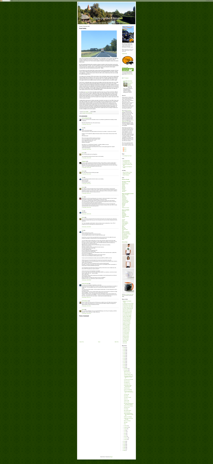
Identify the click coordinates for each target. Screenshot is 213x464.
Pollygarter (84, 161)
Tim (82, 127)
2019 (124, 358)
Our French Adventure (127, 319)
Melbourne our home (126, 323)
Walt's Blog (125, 341)
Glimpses (123, 225)
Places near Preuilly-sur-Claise (128, 193)
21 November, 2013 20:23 (86, 313)
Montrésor (124, 203)
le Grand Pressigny (125, 201)
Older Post (116, 341)
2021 (124, 355)
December (126, 368)
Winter (123, 239)
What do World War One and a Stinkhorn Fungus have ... (128, 414)
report (87, 91)
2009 (124, 445)
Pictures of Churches (125, 232)
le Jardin (123, 189)
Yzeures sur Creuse (125, 207)
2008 (124, 447)
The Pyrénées (124, 234)
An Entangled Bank (126, 327)
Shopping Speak (127, 387)
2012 (124, 441)
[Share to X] (93, 111)
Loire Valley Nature (126, 160)
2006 (124, 450)
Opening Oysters (127, 380)
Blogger (111, 456)
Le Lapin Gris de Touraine (128, 379)
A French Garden (126, 332)
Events (123, 220)
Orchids (123, 217)
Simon (125, 149)
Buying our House (125, 183)
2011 (124, 442)
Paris (123, 230)
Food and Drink (124, 221)
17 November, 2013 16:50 (86, 167)
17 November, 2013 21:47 (86, 193)
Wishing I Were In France (127, 309)
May (125, 433)
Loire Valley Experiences (127, 312)
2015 (124, 364)
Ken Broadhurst (85, 300)
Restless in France (126, 328)
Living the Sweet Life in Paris (128, 307)
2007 (124, 448)
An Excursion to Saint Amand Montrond (127, 386)
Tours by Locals (125, 67)
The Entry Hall (126, 394)
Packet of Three (125, 229)
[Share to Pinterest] (95, 111)
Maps (123, 226)
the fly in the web (85, 283)
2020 (124, 356)
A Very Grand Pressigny (127, 315)
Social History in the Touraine (128, 304)
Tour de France (124, 238)
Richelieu (123, 204)
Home (99, 341)
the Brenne (124, 196)
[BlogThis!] (92, 111)
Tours (123, 206)
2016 (124, 362)
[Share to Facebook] (94, 111)
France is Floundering (128, 389)
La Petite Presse (126, 337)
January (125, 439)
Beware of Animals (127, 420)
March (125, 436)
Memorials (124, 228)
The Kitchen (124, 182)
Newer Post (82, 341)
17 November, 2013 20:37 (86, 183)
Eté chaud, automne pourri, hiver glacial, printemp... (129, 404)
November (126, 370)
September (126, 427)
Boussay (123, 195)
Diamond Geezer (126, 336)
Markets (123, 227)
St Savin (123, 205)
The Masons (124, 190)
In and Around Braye (126, 321)
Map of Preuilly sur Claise (127, 172)
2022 (124, 353)
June (125, 431)
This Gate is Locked (127, 397)
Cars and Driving (125, 237)
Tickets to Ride (126, 400)
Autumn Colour (126, 401)
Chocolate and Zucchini (127, 317)
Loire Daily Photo (126, 333)
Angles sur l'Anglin (125, 194)
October (125, 425)
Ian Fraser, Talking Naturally (128, 308)
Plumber (123, 184)
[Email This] (91, 111)
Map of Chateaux (126, 174)
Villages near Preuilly (126, 173)
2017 (124, 361)
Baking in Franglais (126, 324)
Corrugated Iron (127, 382)
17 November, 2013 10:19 (86, 124)
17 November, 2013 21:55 (86, 207)
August (125, 428)
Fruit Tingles (126, 408)
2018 (124, 359)
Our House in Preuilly (126, 181)
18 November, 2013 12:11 (86, 297)
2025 (124, 349)
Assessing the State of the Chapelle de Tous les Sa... (128, 377)
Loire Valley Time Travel (127, 155)
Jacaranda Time (127, 407)
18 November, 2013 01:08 (86, 213)
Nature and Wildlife (125, 209)
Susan (83, 152)
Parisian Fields (125, 340)
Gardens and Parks (125, 216)
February (126, 437)
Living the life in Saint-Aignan (128, 305)
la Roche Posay (125, 200)
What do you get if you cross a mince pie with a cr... (128, 392)
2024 (124, 350)
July (125, 430)
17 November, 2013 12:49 (86, 157)
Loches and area (125, 202)
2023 (124, 352)
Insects (123, 212)
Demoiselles (124, 214)
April (125, 434)
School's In (126, 398)
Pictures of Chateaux (125, 231)
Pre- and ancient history (126, 233)
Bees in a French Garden (127, 311)
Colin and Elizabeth (85, 118)
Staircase (123, 191)
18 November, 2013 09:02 (86, 226)
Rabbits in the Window (128, 416)
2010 (124, 444)
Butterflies (124, 213)
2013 (124, 367)
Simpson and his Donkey (128, 405)
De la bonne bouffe (126, 329)
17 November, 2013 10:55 (86, 149)
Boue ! (125, 423)
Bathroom (123, 188)
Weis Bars (126, 422)
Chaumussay (124, 197)
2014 (124, 365)
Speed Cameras (127, 371)
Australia (123, 219)
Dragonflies (124, 215)
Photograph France (126, 161)
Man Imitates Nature (127, 410)
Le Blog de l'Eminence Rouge (128, 303)
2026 (124, 347)
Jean (83, 196)
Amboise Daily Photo (126, 320)
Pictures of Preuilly (125, 179)
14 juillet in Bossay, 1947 (128, 374)
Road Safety (126, 395)
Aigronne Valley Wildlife (127, 316)
